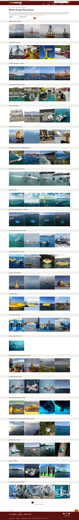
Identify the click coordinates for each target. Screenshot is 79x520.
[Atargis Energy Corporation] (16, 94)
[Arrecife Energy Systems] (16, 73)
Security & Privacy (11, 518)
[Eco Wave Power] (16, 324)
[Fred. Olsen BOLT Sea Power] (16, 407)
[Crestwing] (16, 303)
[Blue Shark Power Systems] (16, 178)
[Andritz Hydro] (16, 52)
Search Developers (23, 16)
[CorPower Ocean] (16, 282)
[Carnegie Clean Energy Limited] (16, 240)
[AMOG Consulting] (16, 31)
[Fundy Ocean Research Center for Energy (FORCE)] (16, 428)
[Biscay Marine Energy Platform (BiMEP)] (16, 157)
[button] (37, 39)
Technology (11, 16)
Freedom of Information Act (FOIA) (38, 518)
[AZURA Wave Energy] (16, 136)
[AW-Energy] (16, 115)
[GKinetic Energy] (16, 449)
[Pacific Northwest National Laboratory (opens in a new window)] (20, 514)
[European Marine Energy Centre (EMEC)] (16, 365)
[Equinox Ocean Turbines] (16, 345)
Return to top (11, 510)
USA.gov (45, 518)
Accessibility (18, 518)
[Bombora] (16, 199)
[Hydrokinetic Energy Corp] (16, 491)
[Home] (15, 3)
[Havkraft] (16, 470)
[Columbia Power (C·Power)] (16, 261)
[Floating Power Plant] (16, 386)
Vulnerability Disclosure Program (26, 518)
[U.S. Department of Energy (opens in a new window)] (13, 514)
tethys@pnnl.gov (67, 515)
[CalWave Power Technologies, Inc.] (16, 219)
